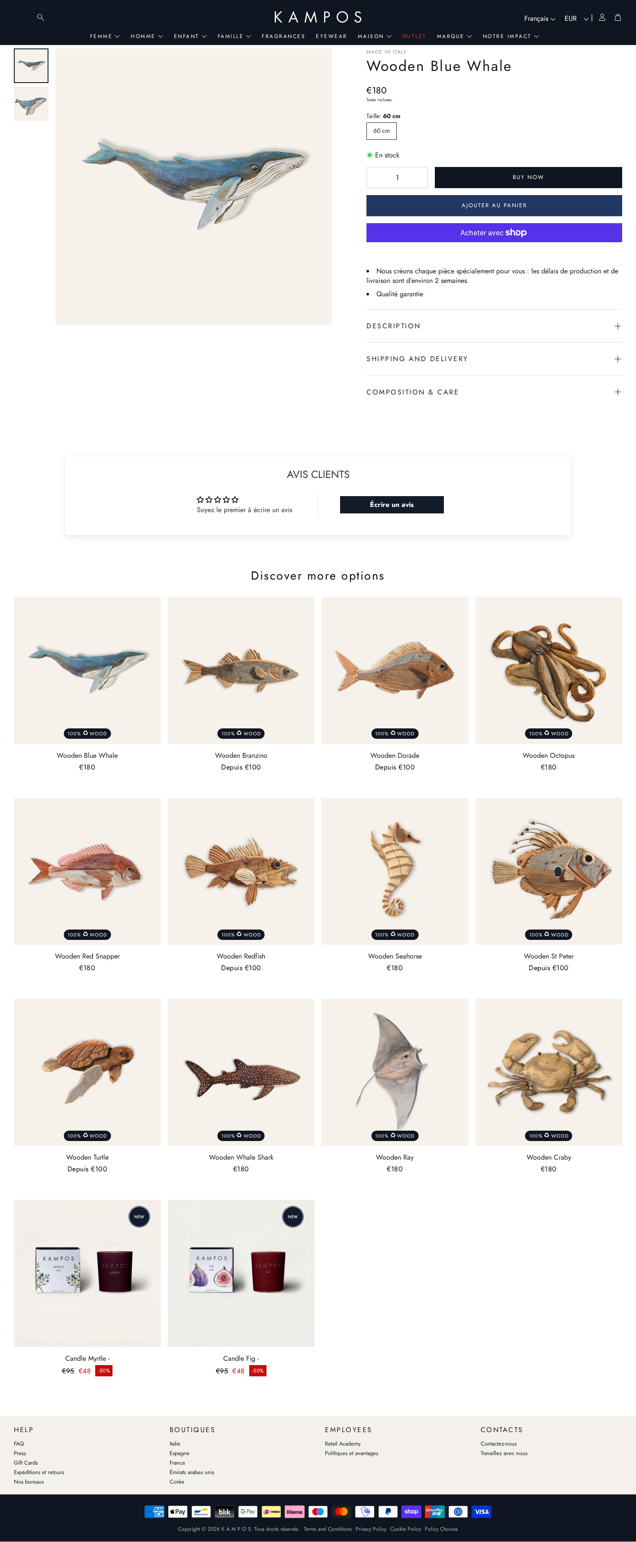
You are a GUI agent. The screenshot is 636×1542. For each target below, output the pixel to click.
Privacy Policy (371, 1529)
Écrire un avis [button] (392, 505)
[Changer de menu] (23, 17)
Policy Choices (441, 1529)
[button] (494, 326)
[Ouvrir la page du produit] (87, 1273)
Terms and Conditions (328, 1529)
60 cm (381, 130)
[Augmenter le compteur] (417, 178)
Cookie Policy (405, 1529)
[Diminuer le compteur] (377, 178)
